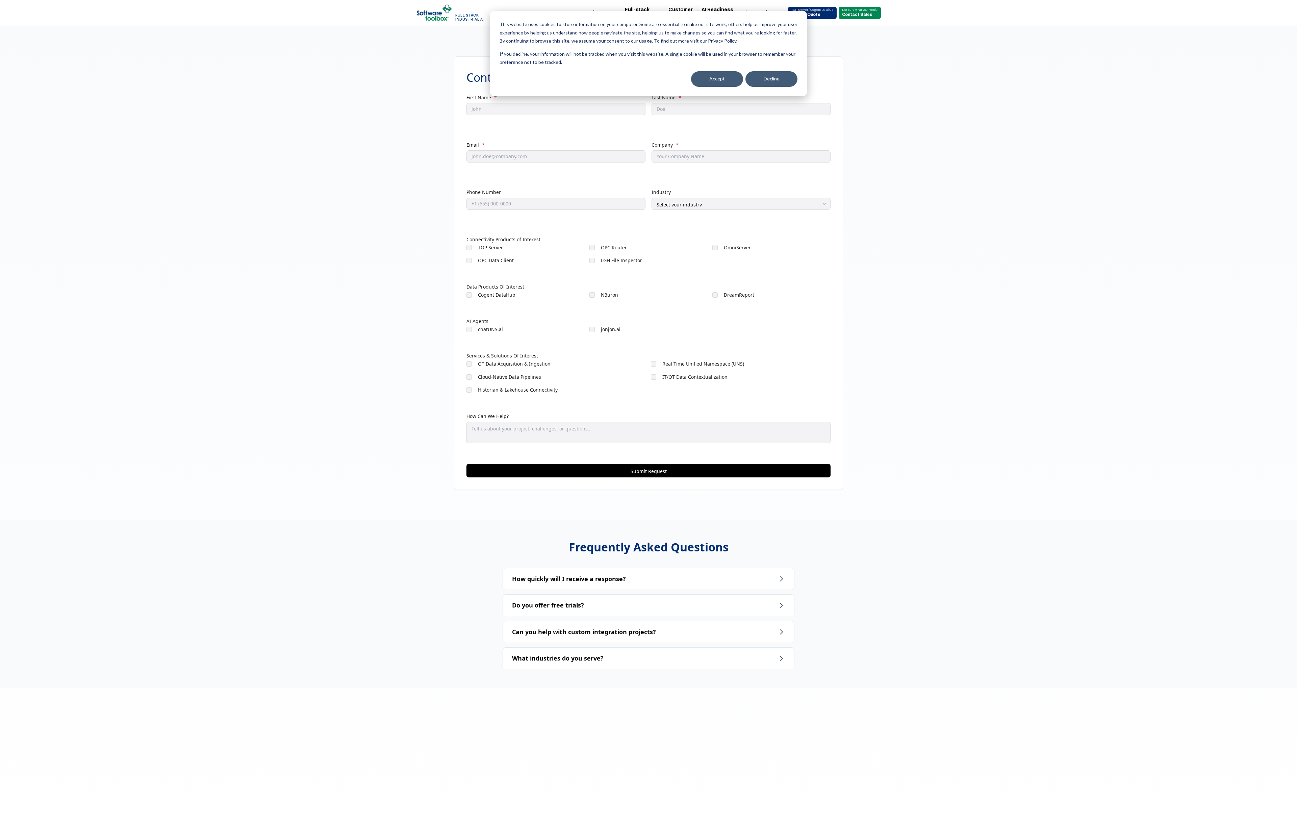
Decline (772, 78)
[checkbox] (648, 256)
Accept (717, 78)
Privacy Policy (722, 41)
